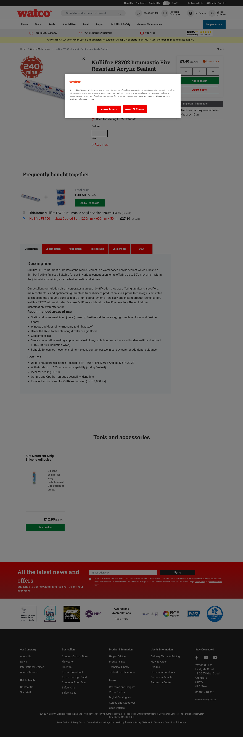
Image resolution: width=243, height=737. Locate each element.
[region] (123, 96)
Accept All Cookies (134, 109)
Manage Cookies (109, 109)
